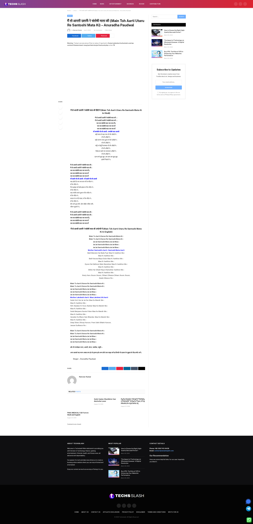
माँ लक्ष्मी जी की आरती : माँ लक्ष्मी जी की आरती (83, 179)
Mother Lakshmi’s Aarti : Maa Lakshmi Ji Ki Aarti (89, 297)
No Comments (98, 30)
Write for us (173, 512)
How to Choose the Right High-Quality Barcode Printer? (174, 31)
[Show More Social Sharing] (112, 36)
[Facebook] (60, 107)
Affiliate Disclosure (111, 512)
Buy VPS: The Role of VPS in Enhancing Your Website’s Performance (173, 53)
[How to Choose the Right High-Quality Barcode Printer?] (157, 33)
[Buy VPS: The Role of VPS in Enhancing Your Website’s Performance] (157, 54)
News (102, 4)
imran (70, 15)
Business (130, 4)
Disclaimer (140, 512)
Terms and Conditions (157, 512)
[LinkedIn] (60, 117)
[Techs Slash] (15, 4)
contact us (95, 512)
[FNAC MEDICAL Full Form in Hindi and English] (79, 403)
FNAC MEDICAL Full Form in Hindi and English (77, 414)
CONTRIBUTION (155, 4)
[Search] (249, 4)
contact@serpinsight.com (164, 451)
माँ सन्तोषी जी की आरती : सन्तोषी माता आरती (106, 132)
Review (141, 4)
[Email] (60, 127)
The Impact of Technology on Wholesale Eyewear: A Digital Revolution (174, 42)
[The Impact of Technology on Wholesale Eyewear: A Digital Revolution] (157, 43)
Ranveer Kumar (77, 30)
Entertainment (115, 4)
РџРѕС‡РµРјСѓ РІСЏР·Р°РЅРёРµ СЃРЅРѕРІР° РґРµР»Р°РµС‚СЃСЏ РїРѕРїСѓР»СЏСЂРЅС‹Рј (133, 401)
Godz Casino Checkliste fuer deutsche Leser (105, 400)
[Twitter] (60, 112)
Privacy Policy (169, 94)
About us (85, 512)
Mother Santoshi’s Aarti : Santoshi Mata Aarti (106, 250)
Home (95, 4)
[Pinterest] (60, 122)
